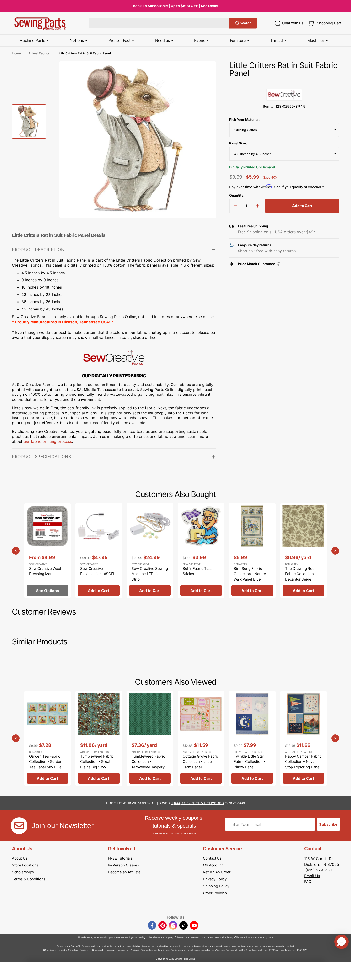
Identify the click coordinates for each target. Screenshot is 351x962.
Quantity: (236, 195)
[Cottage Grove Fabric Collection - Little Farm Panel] (201, 738)
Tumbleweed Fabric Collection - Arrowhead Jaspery (148, 761)
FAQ (307, 881)
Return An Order (217, 872)
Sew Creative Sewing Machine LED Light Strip (150, 574)
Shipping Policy (216, 886)
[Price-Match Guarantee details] (278, 264)
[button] (324, 23)
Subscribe (328, 824)
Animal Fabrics (39, 53)
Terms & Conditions (28, 879)
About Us (19, 858)
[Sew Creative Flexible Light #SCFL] (98, 550)
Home (16, 53)
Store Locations (25, 865)
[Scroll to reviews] (284, 84)
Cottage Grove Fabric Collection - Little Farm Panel (201, 761)
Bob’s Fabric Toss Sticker (197, 571)
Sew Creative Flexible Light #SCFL (97, 571)
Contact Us (212, 858)
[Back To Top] (344, 955)
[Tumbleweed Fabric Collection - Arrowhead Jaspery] (150, 738)
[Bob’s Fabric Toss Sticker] (201, 550)
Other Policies (215, 893)
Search (245, 23)
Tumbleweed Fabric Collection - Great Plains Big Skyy (97, 761)
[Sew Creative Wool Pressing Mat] (47, 550)
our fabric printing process (48, 441)
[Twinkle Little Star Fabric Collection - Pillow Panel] (252, 738)
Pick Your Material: (244, 120)
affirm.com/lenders (201, 946)
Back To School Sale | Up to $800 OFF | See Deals (175, 6)
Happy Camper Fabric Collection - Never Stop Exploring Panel (303, 761)
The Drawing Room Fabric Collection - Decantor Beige (301, 574)
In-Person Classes (123, 865)
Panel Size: (238, 143)
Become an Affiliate (124, 872)
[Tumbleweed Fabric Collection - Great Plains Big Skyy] (98, 738)
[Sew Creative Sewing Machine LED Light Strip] (150, 550)
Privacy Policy (215, 879)
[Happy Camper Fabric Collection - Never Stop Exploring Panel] (303, 738)
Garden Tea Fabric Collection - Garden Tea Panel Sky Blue (45, 761)
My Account (213, 865)
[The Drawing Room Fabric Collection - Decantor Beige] (303, 550)
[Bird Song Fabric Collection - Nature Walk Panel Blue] (252, 550)
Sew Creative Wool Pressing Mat (45, 571)
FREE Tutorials (120, 858)
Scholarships (23, 872)
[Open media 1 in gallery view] (205, 72)
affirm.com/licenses (215, 950)
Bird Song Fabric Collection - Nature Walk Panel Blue (250, 574)
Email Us (312, 875)
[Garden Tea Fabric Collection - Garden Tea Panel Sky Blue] (47, 738)
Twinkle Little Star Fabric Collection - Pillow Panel (249, 761)
